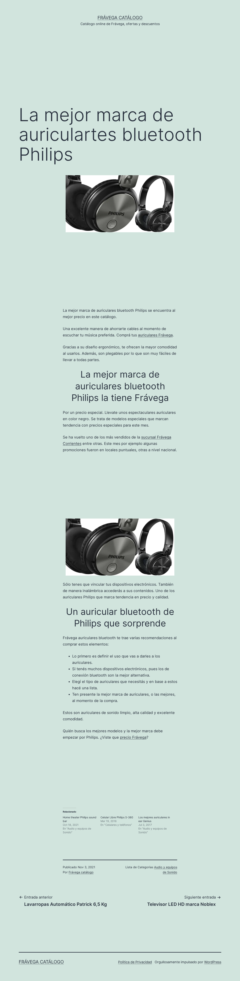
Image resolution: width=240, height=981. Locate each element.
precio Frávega (133, 737)
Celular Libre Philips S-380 (116, 817)
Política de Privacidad (135, 962)
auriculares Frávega (155, 335)
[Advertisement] (120, 71)
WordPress (212, 962)
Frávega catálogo (120, 17)
